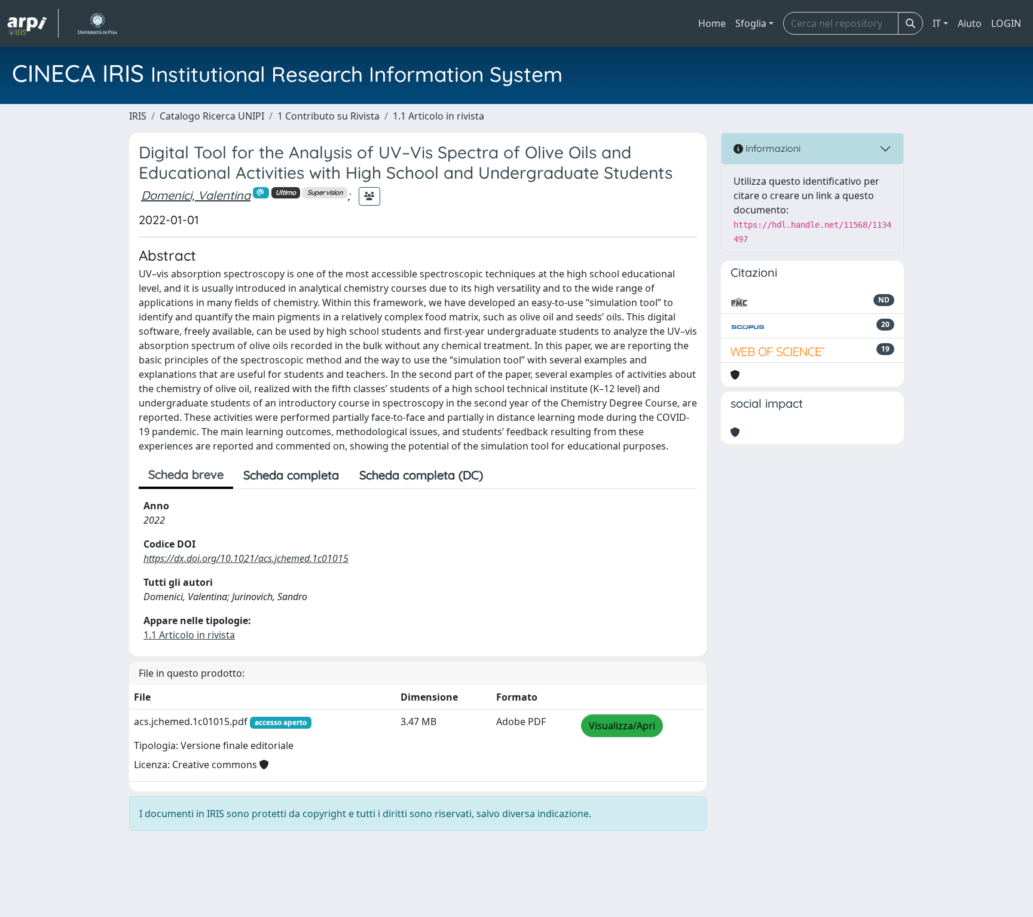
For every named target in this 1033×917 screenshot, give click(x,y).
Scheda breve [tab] (186, 474)
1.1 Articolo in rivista (438, 116)
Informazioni (771, 148)
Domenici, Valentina (195, 195)
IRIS (137, 116)
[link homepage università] (97, 23)
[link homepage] (33, 23)
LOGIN (1006, 23)
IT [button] (937, 23)
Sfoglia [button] (750, 23)
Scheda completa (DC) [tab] (421, 474)
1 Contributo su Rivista (328, 116)
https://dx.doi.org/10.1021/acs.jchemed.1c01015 (246, 558)
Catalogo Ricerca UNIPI (212, 116)
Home (712, 23)
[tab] (503, 475)
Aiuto (970, 23)
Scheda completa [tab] (291, 474)
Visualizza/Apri (622, 725)
